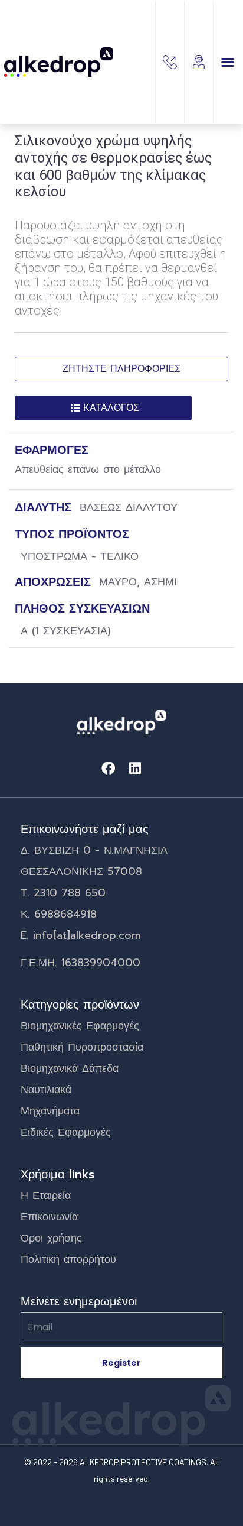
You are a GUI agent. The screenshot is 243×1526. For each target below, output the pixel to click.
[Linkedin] (135, 768)
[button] (227, 62)
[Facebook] (107, 768)
